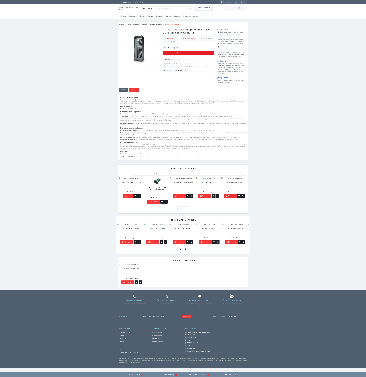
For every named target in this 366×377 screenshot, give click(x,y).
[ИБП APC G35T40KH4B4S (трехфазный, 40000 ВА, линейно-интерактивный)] (139, 49)
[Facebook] (229, 316)
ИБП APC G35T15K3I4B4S (131, 228)
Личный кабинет (157, 332)
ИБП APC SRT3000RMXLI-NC (235, 228)
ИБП (123, 157)
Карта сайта (123, 338)
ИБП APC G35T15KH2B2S (157, 228)
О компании (133, 16)
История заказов (157, 335)
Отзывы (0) (134, 89)
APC (126, 157)
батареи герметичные (181, 157)
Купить (128, 196)
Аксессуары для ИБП (139, 174)
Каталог (123, 16)
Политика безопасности (126, 350)
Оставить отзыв (207, 38)
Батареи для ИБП (153, 174)
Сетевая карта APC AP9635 (208, 182)
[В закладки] (135, 196)
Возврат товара (124, 335)
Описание (123, 89)
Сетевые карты (126, 174)
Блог (121, 347)
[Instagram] (231, 316)
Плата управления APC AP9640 (183, 182)
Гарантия (168, 16)
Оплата (150, 16)
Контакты (177, 16)
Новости (142, 16)
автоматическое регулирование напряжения (201, 157)
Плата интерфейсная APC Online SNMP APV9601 (157, 189)
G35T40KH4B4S (132, 157)
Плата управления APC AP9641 (132, 182)
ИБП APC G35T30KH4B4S (183, 228)
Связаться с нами (125, 332)
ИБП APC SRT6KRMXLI (209, 228)
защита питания (142, 157)
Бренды (122, 341)
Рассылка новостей (157, 341)
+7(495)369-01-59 (126, 2)
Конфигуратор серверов (190, 16)
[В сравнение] (139, 196)
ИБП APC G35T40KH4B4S (132, 269)
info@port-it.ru (139, 2)
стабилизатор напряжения (166, 157)
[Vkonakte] (234, 316)
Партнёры (122, 344)
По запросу (127, 242)
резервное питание (152, 157)
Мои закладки (156, 338)
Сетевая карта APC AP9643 (234, 182)
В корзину (232, 242)
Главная (121, 24)
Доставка (159, 16)
